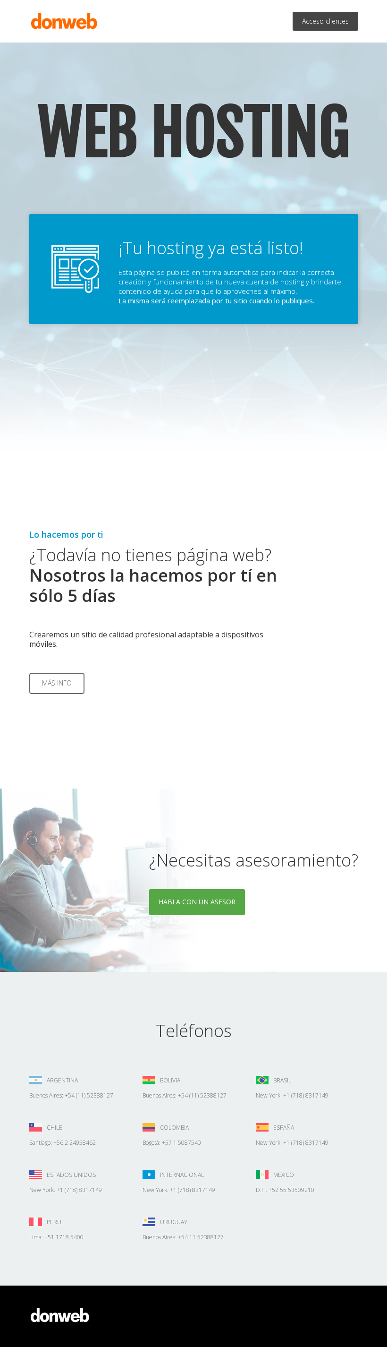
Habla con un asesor (197, 901)
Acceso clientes (325, 21)
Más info (57, 682)
